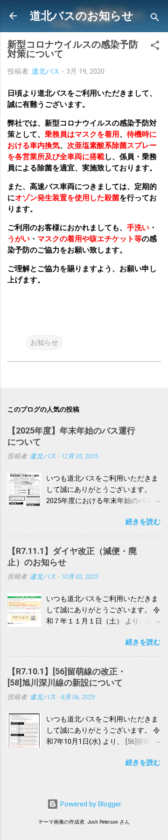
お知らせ (44, 342)
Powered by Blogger (89, 804)
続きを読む (143, 522)
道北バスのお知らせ (81, 15)
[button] (155, 47)
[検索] (155, 19)
